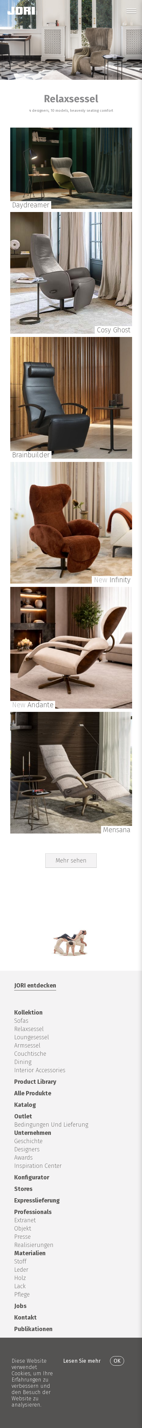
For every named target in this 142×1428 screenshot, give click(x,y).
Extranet (25, 1220)
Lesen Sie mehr (82, 1361)
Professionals (33, 1212)
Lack (20, 1286)
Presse (22, 1236)
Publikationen (33, 1329)
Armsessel (27, 1045)
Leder (21, 1269)
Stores (23, 1189)
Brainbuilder (31, 455)
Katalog (25, 1105)
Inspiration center (38, 1166)
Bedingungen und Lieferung (51, 1124)
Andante (32, 705)
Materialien (30, 1253)
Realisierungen (33, 1245)
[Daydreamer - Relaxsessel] (71, 207)
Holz (20, 1278)
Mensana (116, 830)
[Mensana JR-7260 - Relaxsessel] (71, 832)
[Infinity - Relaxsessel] (71, 582)
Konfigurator (31, 1177)
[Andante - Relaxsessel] (71, 707)
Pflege (22, 1294)
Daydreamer (31, 205)
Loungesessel (31, 1037)
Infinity (112, 580)
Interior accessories (39, 1070)
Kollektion (28, 1012)
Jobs (20, 1306)
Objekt (22, 1228)
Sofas (21, 1020)
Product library (35, 1081)
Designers (27, 1149)
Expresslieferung (37, 1200)
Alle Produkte (32, 1093)
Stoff (20, 1261)
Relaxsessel (29, 1029)
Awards (23, 1157)
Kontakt (25, 1317)
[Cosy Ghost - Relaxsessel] (71, 332)
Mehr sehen (71, 860)
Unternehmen (32, 1133)
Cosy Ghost (113, 330)
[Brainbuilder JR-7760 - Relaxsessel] (71, 457)
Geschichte (28, 1141)
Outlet (23, 1116)
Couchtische (30, 1053)
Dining (22, 1062)
